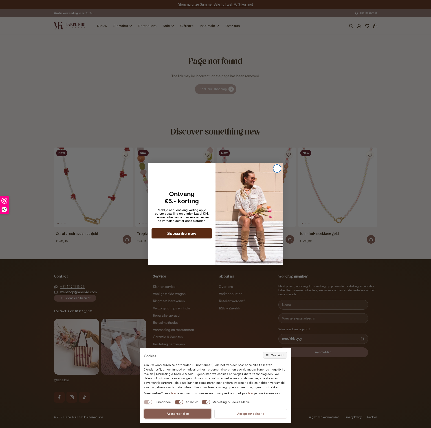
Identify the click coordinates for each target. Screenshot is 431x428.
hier (250, 393)
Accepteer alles (178, 413)
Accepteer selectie (250, 413)
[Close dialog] (277, 168)
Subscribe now (181, 233)
